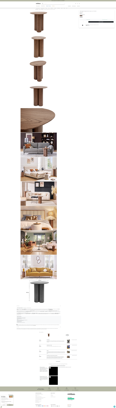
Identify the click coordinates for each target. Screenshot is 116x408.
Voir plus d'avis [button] (58, 361)
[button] (44, 371)
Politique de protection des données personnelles (40, 397)
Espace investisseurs (37, 402)
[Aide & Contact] (75, 3)
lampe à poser (51, 309)
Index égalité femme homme (38, 401)
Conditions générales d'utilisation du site (39, 398)
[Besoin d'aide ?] (114, 406)
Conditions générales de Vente (38, 396)
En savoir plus (34, 325)
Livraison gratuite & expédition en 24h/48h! (58, 0)
